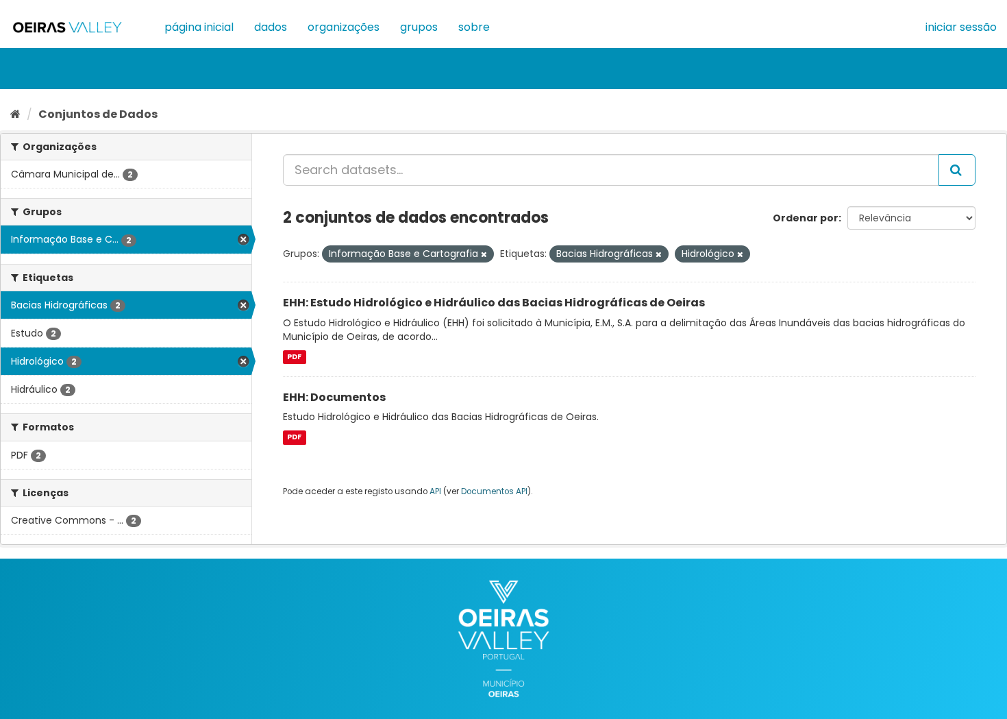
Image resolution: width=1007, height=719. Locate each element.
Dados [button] (270, 27)
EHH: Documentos (334, 397)
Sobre (474, 27)
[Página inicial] (15, 114)
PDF (294, 357)
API (435, 491)
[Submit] (956, 170)
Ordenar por (805, 218)
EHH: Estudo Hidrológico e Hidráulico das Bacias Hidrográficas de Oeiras (494, 302)
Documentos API (494, 491)
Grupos (419, 27)
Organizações (344, 27)
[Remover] (484, 254)
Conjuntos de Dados (98, 114)
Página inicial (199, 27)
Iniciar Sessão (961, 27)
